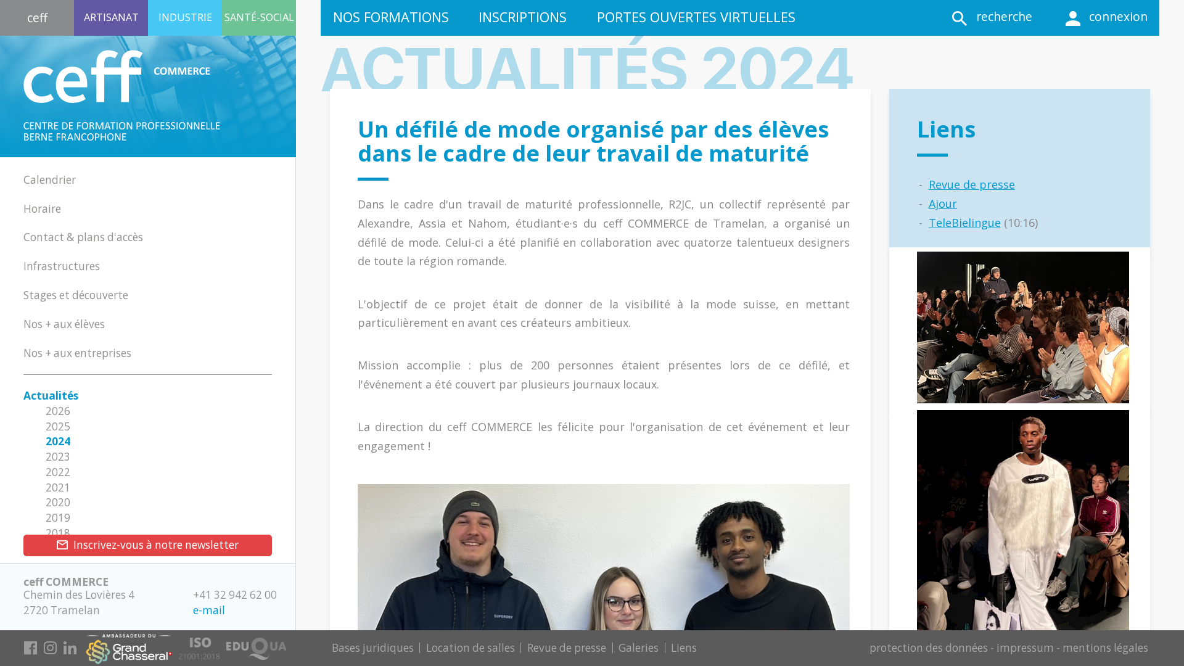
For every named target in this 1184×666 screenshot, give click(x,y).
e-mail (209, 610)
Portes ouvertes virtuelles (696, 17)
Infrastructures (61, 266)
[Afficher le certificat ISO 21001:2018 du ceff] (199, 644)
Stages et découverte (75, 295)
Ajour (943, 203)
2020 (58, 502)
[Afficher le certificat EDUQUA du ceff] (256, 644)
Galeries (639, 648)
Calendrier (49, 180)
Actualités (50, 395)
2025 (58, 426)
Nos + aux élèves (64, 324)
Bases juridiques (373, 648)
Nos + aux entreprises (77, 353)
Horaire (42, 209)
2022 (58, 472)
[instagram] (50, 650)
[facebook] (30, 650)
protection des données (929, 648)
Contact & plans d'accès (83, 237)
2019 (58, 518)
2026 (58, 411)
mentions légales (1105, 648)
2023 (58, 457)
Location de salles (470, 648)
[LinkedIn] (69, 650)
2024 (58, 441)
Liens (684, 648)
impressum (1025, 648)
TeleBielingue (965, 222)
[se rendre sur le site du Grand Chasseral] (129, 646)
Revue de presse (972, 184)
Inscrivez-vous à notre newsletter (156, 545)
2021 (58, 487)
